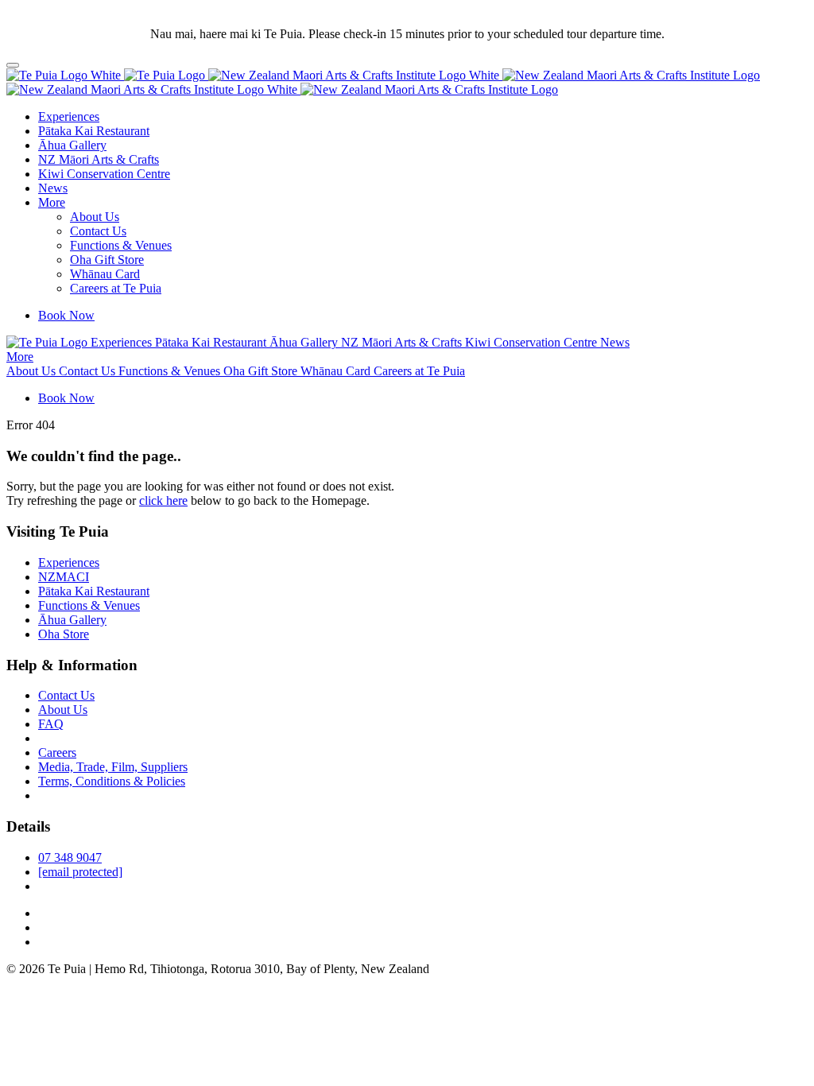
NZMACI (63, 577)
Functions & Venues (121, 245)
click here (163, 500)
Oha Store (63, 634)
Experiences (68, 116)
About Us (94, 216)
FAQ (51, 724)
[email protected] (80, 871)
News (53, 188)
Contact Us (98, 231)
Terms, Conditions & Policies (111, 781)
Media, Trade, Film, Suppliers (113, 767)
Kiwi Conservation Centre (104, 173)
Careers (57, 752)
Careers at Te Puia (115, 288)
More (51, 202)
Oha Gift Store (107, 259)
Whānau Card (105, 274)
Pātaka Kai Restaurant (93, 131)
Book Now (66, 315)
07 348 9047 (70, 857)
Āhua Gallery (72, 145)
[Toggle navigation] (12, 65)
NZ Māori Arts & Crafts (98, 159)
